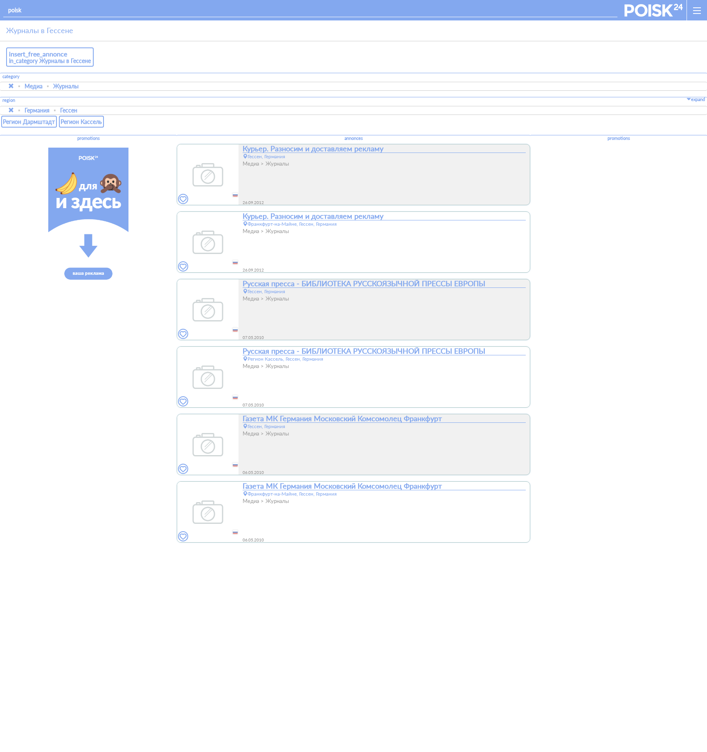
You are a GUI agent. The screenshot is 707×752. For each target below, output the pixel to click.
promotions (88, 138)
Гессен (68, 110)
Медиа (34, 86)
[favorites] (183, 199)
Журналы (66, 86)
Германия (37, 110)
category (11, 76)
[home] (654, 10)
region (8, 100)
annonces (353, 138)
